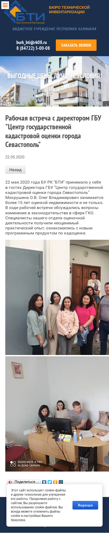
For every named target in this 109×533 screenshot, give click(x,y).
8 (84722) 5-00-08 (33, 48)
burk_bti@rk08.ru (31, 42)
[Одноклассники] (55, 482)
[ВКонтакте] (44, 482)
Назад (15, 169)
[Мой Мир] (61, 482)
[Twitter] (50, 482)
